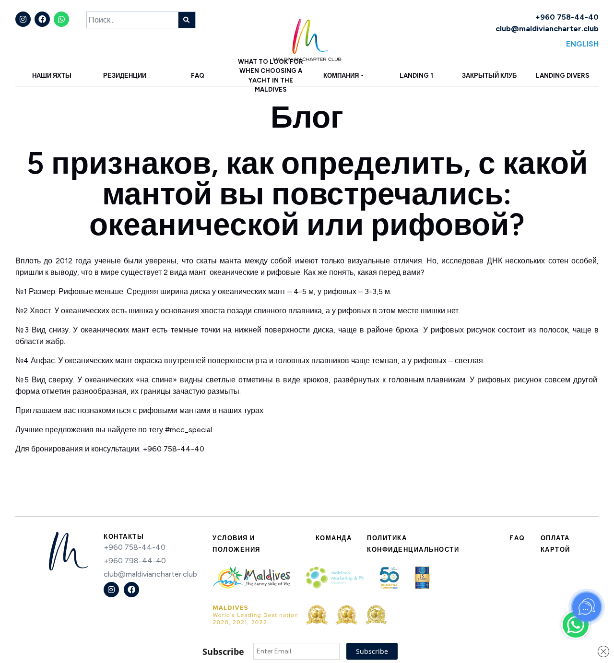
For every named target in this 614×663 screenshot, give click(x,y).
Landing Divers (562, 75)
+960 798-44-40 (135, 560)
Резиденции (124, 75)
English (582, 43)
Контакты (124, 536)
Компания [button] (341, 75)
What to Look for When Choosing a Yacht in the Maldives (270, 75)
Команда (334, 538)
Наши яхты (51, 75)
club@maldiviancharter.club (547, 28)
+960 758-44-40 (567, 17)
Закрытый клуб (489, 75)
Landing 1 (416, 75)
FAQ (197, 75)
